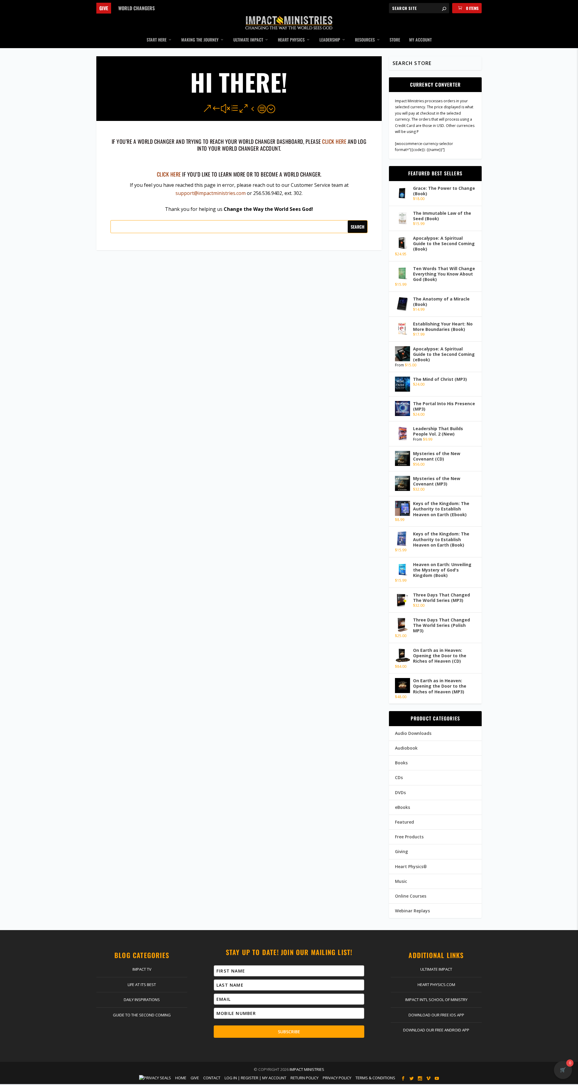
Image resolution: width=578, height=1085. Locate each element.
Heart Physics (291, 40)
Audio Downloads (413, 733)
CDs (399, 777)
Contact (211, 1077)
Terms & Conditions (375, 1077)
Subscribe (289, 1031)
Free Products (409, 837)
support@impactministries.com (211, 193)
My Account (420, 40)
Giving (401, 851)
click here (334, 141)
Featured (404, 822)
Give (103, 8)
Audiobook (406, 748)
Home (180, 1077)
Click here (169, 174)
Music (401, 881)
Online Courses (410, 896)
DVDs (400, 792)
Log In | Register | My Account (255, 1077)
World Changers (136, 8)
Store (395, 40)
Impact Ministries (307, 1069)
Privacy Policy (337, 1077)
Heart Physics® (411, 866)
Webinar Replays (412, 911)
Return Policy (305, 1077)
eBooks (402, 807)
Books (401, 763)
